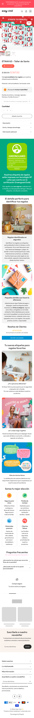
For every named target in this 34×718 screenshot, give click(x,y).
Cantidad (6, 106)
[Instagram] (19, 696)
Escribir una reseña (17, 338)
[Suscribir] (30, 681)
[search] (22, 11)
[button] (17, 116)
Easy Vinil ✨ (20, 709)
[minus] (4, 110)
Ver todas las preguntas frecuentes (16, 555)
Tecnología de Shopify (17, 714)
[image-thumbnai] (2, 53)
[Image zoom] (17, 33)
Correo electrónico (10, 646)
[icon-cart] (26, 11)
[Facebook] (14, 696)
